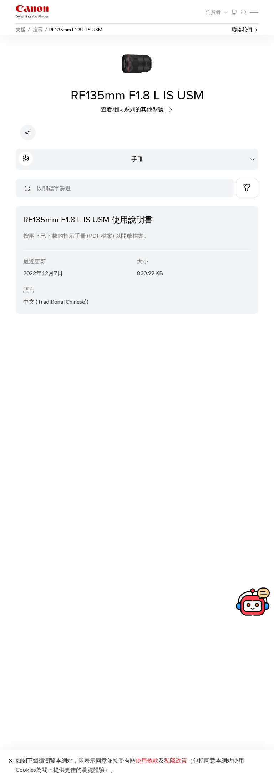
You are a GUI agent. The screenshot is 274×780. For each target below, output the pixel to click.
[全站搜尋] (243, 12)
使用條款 (147, 760)
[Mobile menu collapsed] (254, 11)
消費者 (214, 12)
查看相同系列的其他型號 (133, 109)
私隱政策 (175, 760)
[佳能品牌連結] (32, 11)
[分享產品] (28, 132)
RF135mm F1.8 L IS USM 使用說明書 (88, 219)
